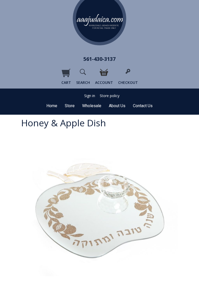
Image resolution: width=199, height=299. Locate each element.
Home (51, 105)
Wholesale (91, 105)
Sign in (89, 96)
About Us (117, 105)
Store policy (109, 96)
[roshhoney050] (99, 214)
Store (70, 105)
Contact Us (143, 105)
